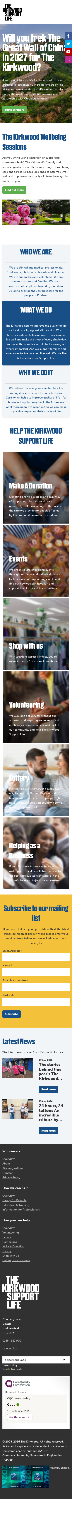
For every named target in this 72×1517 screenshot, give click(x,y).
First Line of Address (15, 980)
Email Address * (12, 950)
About (6, 1163)
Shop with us (10, 1255)
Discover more (14, 109)
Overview (8, 1158)
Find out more (14, 190)
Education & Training (15, 1205)
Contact (7, 1173)
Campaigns (9, 1242)
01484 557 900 (11, 1340)
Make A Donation (13, 1246)
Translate (16, 1369)
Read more (48, 1089)
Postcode (8, 995)
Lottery (6, 1251)
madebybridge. (60, 1467)
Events (6, 1237)
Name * (7, 965)
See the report (18, 1417)
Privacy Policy (11, 1177)
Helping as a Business (16, 1260)
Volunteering (10, 1232)
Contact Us (9, 1348)
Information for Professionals (21, 1209)
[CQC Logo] (17, 1386)
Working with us (12, 1168)
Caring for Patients (14, 1200)
